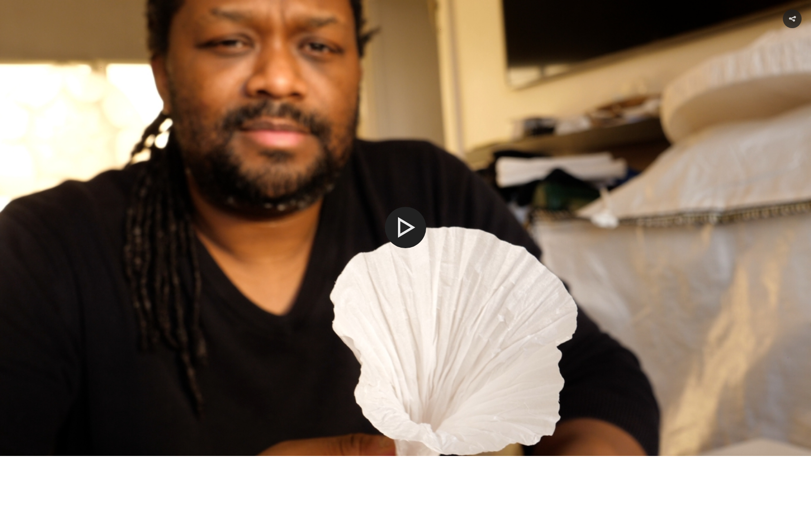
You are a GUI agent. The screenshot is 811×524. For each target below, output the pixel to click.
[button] (792, 18)
